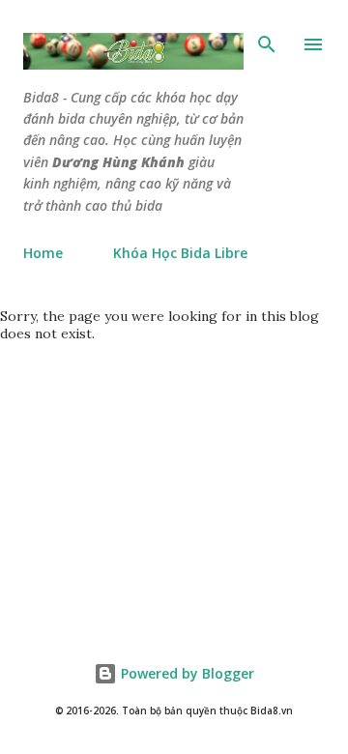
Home (43, 253)
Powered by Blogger (185, 673)
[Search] (266, 44)
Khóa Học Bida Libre (180, 253)
